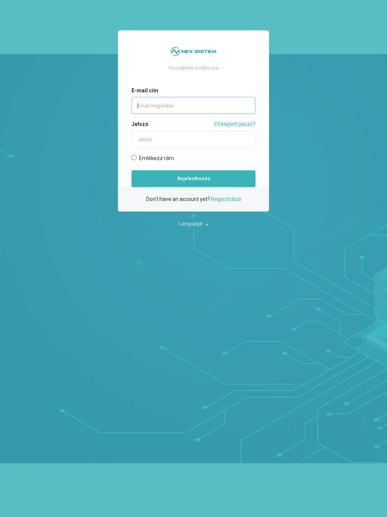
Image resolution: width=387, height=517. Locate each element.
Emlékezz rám (156, 158)
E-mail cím (145, 90)
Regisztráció (226, 199)
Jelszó (140, 124)
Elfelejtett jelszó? (234, 124)
